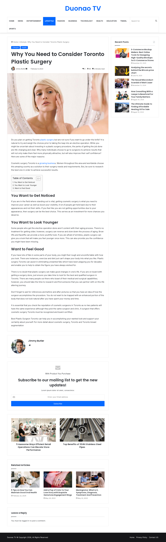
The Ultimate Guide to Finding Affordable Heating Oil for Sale (141, 107)
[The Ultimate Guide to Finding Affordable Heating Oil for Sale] (122, 107)
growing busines (47, 163)
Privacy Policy (141, 537)
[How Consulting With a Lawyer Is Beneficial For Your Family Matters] (122, 95)
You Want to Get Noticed (24, 182)
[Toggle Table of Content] (37, 178)
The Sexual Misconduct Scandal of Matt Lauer (142, 81)
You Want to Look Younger (26, 185)
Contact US (153, 537)
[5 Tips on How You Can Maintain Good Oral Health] (25, 479)
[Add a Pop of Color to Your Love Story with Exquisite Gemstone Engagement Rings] (58, 479)
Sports (12, 29)
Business (72, 21)
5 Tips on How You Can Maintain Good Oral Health (24, 491)
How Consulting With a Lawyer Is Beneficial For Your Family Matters (142, 94)
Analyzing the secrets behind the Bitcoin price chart (142, 70)
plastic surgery (47, 139)
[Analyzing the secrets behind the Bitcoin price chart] (122, 71)
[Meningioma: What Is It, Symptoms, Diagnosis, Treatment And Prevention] (90, 479)
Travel (123, 21)
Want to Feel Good (22, 188)
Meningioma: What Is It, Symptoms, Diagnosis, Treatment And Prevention (88, 492)
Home (11, 21)
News (20, 21)
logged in (25, 521)
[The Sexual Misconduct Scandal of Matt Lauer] (122, 83)
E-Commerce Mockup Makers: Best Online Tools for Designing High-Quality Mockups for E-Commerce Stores (142, 55)
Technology (87, 21)
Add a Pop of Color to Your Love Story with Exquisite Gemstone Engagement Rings (58, 492)
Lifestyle (49, 21)
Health (99, 21)
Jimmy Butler (36, 340)
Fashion (61, 21)
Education (112, 21)
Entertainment (34, 21)
